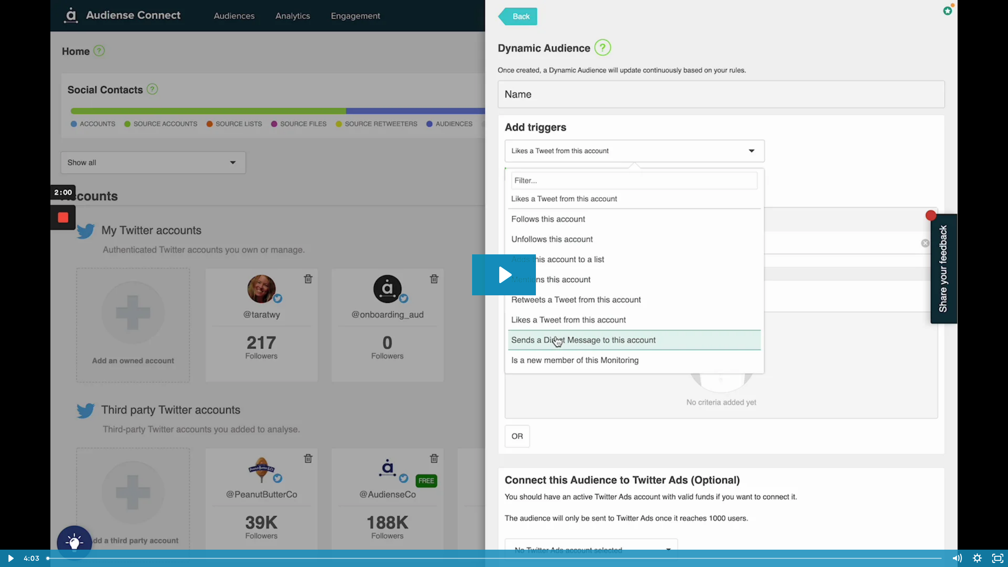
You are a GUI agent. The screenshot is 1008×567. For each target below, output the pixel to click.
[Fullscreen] (998, 558)
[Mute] (957, 558)
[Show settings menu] (977, 558)
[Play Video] (10, 558)
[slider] (494, 558)
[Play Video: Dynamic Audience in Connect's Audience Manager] (504, 274)
